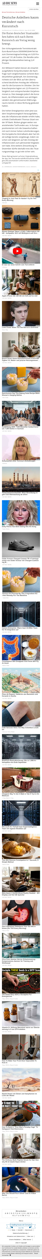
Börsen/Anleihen (20, 12)
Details (36, 1253)
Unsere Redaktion (15, 1239)
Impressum (28, 1230)
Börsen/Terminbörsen (8, 12)
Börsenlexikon (21, 1211)
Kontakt (20, 1230)
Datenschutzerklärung (20, 1233)
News (13, 1230)
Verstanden (5, 1255)
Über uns (30, 1236)
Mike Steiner (27, 1239)
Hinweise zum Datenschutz (16, 1236)
